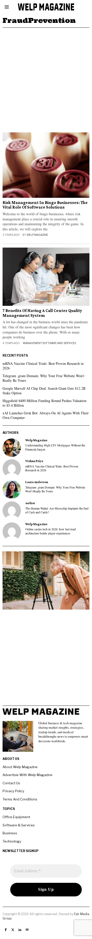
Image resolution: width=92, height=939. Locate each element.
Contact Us (11, 783)
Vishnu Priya (34, 461)
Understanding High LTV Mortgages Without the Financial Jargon (55, 447)
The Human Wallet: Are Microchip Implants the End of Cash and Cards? (56, 510)
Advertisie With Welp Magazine (27, 775)
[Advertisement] (46, 76)
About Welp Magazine (20, 767)
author (30, 503)
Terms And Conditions (20, 799)
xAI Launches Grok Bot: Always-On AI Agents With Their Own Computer (46, 415)
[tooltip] (12, 447)
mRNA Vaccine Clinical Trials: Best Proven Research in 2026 (43, 365)
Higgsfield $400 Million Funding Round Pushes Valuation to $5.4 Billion (44, 403)
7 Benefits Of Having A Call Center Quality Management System (42, 313)
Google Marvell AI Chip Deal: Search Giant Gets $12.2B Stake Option (44, 390)
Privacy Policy (13, 791)
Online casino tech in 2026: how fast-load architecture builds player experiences (50, 531)
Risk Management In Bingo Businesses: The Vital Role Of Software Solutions (45, 205)
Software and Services (59, 343)
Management (32, 343)
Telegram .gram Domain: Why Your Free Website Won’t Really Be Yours (43, 378)
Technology (12, 841)
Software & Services (19, 825)
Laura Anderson (36, 482)
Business (10, 833)
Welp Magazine (37, 234)
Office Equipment (16, 817)
